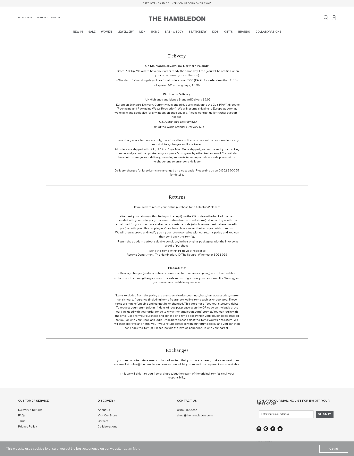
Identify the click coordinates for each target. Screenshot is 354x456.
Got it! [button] (333, 448)
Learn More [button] (132, 448)
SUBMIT (199, 243)
